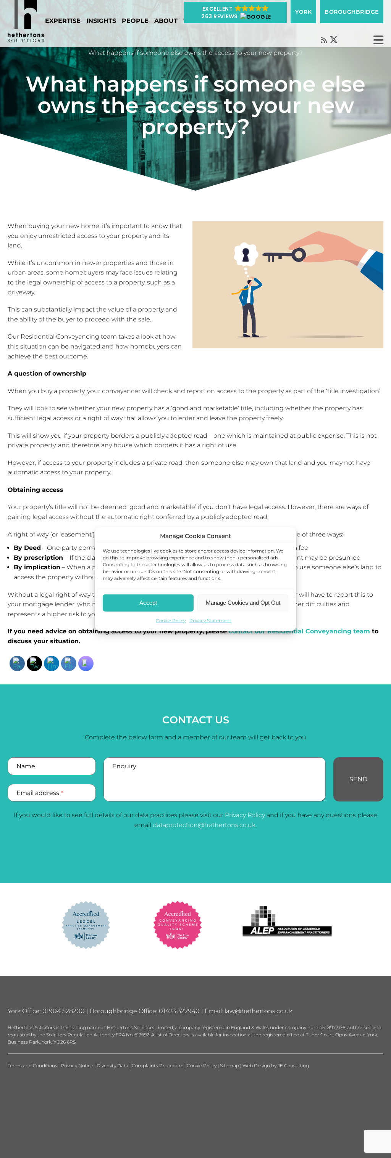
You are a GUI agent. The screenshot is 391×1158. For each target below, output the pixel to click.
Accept (148, 602)
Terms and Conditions (32, 1065)
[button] (235, 12)
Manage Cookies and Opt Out (243, 602)
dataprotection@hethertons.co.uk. (205, 825)
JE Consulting (293, 1065)
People (135, 20)
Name (25, 766)
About (166, 20)
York (303, 11)
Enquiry (124, 766)
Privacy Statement (210, 620)
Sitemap (229, 1065)
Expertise (63, 20)
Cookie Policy (171, 620)
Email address (39, 793)
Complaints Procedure (157, 1065)
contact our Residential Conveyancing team (299, 631)
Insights (101, 20)
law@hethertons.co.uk (258, 1011)
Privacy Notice (77, 1065)
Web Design (256, 1065)
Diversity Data (112, 1065)
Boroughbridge (352, 11)
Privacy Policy (245, 815)
